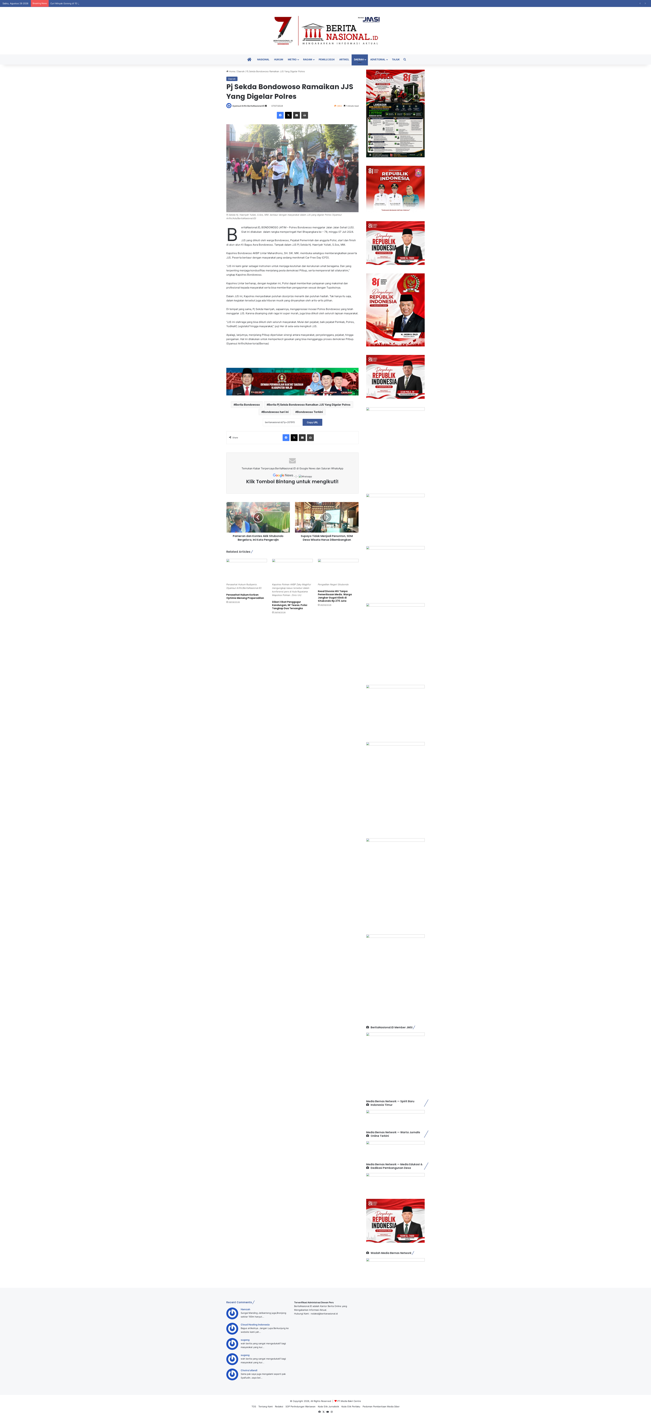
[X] (288, 115)
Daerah (359, 59)
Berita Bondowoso (247, 404)
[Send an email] (266, 106)
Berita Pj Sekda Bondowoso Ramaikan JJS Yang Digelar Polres (309, 404)
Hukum (278, 59)
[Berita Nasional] (325, 31)
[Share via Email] (296, 115)
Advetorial (377, 59)
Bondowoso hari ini (276, 412)
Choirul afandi (249, 1370)
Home (231, 71)
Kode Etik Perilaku (350, 1406)
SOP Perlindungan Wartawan (300, 1406)
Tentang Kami (265, 1406)
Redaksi (279, 1406)
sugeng (245, 1339)
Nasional (263, 59)
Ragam (307, 59)
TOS (254, 1406)
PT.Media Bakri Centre (349, 1401)
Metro (292, 59)
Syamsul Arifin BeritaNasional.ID (248, 106)
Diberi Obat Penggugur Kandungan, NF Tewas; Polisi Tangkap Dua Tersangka (91, 3)
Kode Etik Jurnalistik (328, 1406)
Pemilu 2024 (326, 59)
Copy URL (312, 422)
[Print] (304, 115)
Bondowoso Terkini (310, 412)
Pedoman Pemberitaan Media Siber (381, 1406)
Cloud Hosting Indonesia (255, 1324)
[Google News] (283, 476)
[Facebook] (280, 115)
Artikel (344, 59)
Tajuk (396, 59)
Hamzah (245, 1309)
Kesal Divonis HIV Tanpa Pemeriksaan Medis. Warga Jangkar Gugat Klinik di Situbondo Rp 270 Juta (335, 596)
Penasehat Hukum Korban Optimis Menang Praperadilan (245, 596)
